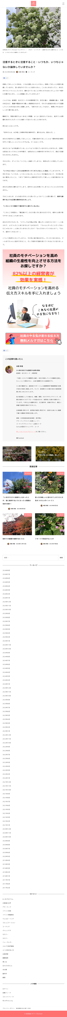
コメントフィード (8, 997)
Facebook (21, 438)
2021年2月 (6, 821)
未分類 (5, 970)
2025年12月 (7, 602)
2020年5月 (6, 856)
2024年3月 (6, 676)
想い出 (5, 962)
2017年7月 (6, 880)
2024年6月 (6, 664)
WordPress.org (8, 1001)
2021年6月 (6, 805)
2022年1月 (6, 778)
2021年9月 (6, 794)
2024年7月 (6, 660)
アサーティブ (7, 907)
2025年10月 (7, 609)
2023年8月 (6, 704)
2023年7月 (6, 707)
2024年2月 (6, 680)
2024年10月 (7, 649)
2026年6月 (6, 578)
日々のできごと (7, 966)
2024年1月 (6, 684)
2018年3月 (6, 868)
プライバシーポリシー (9, 1008)
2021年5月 (6, 809)
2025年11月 (7, 606)
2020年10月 (7, 837)
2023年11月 (7, 692)
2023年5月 (6, 715)
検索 (61, 558)
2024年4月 (6, 672)
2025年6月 (6, 625)
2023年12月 (7, 688)
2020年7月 (6, 848)
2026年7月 (6, 574)
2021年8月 (6, 798)
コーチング (31, 72)
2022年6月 (6, 758)
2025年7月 (6, 621)
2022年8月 (6, 750)
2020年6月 (6, 852)
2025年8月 (6, 617)
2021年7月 (6, 801)
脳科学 (5, 974)
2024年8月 (6, 656)
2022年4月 (6, 766)
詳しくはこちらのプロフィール (26, 432)
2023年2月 (6, 727)
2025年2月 (6, 637)
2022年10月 (7, 743)
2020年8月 (6, 845)
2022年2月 (6, 774)
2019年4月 (6, 860)
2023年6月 (6, 711)
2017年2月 (6, 888)
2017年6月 (6, 884)
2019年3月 (6, 864)
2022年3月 (6, 770)
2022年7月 (6, 754)
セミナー (5, 934)
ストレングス (7, 930)
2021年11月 (7, 786)
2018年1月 (6, 876)
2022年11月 (7, 739)
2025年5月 (6, 629)
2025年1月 (6, 641)
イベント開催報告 (8, 915)
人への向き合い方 (8, 950)
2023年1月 (6, 731)
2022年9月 (6, 747)
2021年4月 (6, 813)
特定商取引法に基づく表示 (23, 1008)
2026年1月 (6, 598)
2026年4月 (6, 586)
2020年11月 (7, 833)
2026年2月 (6, 594)
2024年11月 (7, 645)
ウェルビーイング (8, 919)
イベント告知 (7, 911)
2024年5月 (6, 668)
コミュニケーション (9, 923)
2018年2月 (6, 872)
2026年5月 (6, 582)
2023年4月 (6, 719)
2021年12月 (7, 782)
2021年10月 (7, 790)
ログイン (5, 989)
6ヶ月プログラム (8, 899)
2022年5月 (6, 762)
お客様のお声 (7, 903)
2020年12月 (7, 829)
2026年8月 (6, 570)
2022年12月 (7, 735)
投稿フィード (7, 993)
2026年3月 (6, 590)
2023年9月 (6, 700)
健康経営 (5, 958)
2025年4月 (6, 633)
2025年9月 (6, 613)
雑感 (4, 977)
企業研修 (5, 954)
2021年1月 (6, 825)
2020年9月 (6, 841)
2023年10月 (7, 696)
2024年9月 (6, 653)
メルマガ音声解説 (8, 946)
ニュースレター (7, 942)
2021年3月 (6, 817)
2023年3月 (6, 723)
